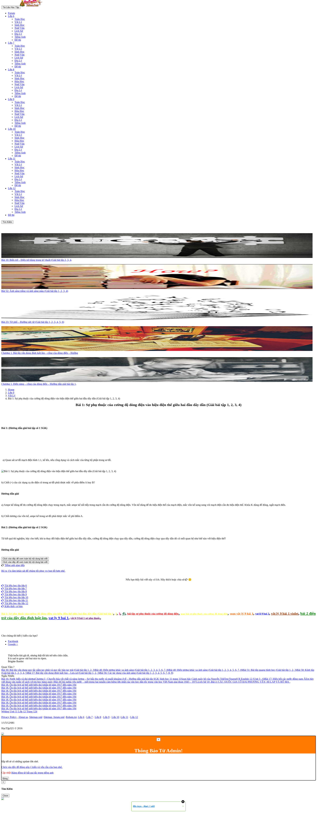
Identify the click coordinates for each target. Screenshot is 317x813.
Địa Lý (18, 33)
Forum (11, 13)
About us (23, 717)
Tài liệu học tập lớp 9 (15, 594)
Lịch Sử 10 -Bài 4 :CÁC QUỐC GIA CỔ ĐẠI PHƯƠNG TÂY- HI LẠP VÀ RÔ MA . (244, 681)
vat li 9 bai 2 (262, 613)
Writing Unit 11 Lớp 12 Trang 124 (19, 711)
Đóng (5, 778)
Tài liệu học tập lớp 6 (15, 585)
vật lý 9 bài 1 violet (284, 613)
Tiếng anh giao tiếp (15, 565)
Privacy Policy (9, 717)
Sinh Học (19, 25)
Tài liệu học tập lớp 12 (16, 603)
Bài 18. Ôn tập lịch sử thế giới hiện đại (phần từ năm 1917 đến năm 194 (38, 684)
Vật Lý (18, 22)
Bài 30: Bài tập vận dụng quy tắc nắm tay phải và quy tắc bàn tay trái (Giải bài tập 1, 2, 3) (48, 670)
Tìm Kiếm (7, 222)
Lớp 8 (11, 69)
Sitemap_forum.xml (54, 717)
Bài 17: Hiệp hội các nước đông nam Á (285, 678)
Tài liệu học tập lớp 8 (15, 591)
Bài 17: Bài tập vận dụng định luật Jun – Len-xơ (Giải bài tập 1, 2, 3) (64, 673)
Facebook (149, 582)
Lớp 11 (11, 158)
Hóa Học (19, 81)
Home (11, 389)
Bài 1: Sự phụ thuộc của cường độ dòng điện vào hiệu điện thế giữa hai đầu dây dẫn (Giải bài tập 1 (57, 613)
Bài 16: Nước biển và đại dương (18, 678)
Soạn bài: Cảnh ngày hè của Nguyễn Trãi (202, 678)
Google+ (160, 582)
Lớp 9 (11, 99)
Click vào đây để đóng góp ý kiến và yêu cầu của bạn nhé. (31, 767)
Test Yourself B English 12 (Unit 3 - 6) (244, 678)
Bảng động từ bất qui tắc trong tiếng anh (32, 772)
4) (123, 613)
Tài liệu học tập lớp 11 (16, 600)
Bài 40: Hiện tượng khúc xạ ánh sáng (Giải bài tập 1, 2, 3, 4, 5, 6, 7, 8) (132, 670)
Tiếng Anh (20, 36)
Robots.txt (71, 717)
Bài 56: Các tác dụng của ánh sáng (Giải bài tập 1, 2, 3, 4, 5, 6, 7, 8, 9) (136, 673)
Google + (13, 644)
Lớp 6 (11, 16)
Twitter (169, 582)
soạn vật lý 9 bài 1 (241, 613)
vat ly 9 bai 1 (59, 618)
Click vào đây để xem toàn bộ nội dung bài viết (25, 558)
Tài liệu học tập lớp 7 (15, 588)
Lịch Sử (19, 31)
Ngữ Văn (19, 28)
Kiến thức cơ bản (13, 606)
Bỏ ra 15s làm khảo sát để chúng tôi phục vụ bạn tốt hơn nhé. (33, 570)
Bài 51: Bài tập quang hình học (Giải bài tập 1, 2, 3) (270, 670)
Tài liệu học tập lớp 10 (16, 597)
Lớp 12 (12, 188)
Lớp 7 (11, 42)
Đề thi (18, 39)
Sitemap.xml (35, 717)
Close (5, 795)
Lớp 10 (12, 128)
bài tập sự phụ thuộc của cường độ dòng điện (152, 613)
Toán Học (20, 19)
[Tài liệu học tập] (32, 7)
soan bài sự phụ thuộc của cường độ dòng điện (204, 614)
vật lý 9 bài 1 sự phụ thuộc (85, 618)
